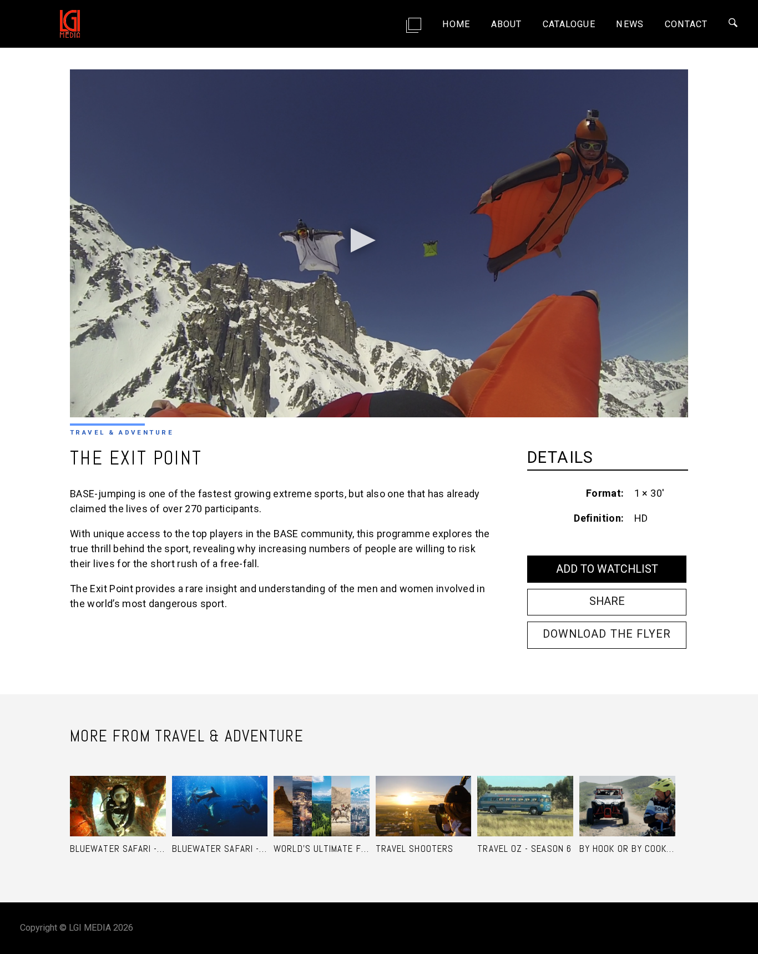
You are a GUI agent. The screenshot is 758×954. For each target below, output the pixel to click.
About (506, 24)
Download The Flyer (607, 634)
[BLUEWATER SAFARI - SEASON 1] (220, 794)
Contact (686, 24)
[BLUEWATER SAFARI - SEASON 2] (118, 794)
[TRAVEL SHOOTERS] (424, 794)
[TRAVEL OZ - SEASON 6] (525, 794)
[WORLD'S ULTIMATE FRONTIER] (322, 794)
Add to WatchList (607, 569)
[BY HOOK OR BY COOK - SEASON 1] (627, 794)
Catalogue (569, 24)
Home (456, 24)
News (629, 24)
